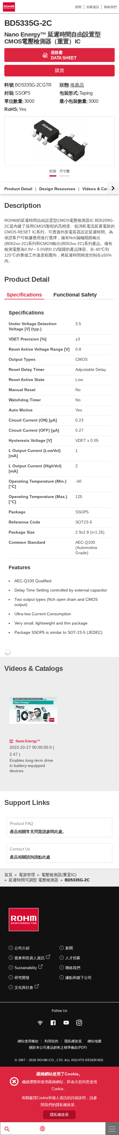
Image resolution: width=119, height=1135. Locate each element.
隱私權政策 (73, 1041)
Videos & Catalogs (100, 188)
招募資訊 (92, 7)
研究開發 (21, 977)
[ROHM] (10, 7)
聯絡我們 (110, 7)
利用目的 (51, 1041)
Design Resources (57, 188)
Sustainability (25, 968)
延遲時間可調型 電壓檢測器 (33, 880)
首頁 (8, 874)
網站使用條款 (28, 1041)
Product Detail (18, 188)
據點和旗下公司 (78, 977)
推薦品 (77, 85)
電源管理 (27, 874)
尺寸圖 (65, 171)
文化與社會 (23, 987)
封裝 (52, 171)
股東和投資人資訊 (29, 958)
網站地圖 (94, 1041)
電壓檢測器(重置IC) (59, 874)
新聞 (78, 7)
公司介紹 (21, 948)
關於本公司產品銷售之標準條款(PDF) (58, 1047)
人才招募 (72, 958)
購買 (59, 70)
